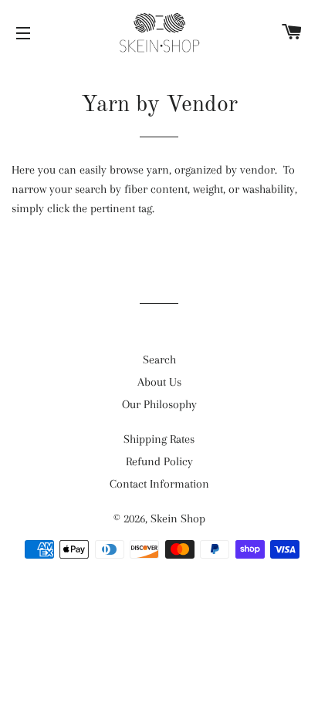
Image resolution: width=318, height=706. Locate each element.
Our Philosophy (159, 404)
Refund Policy (159, 461)
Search (159, 360)
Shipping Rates (159, 439)
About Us (159, 382)
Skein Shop (178, 518)
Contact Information (159, 484)
